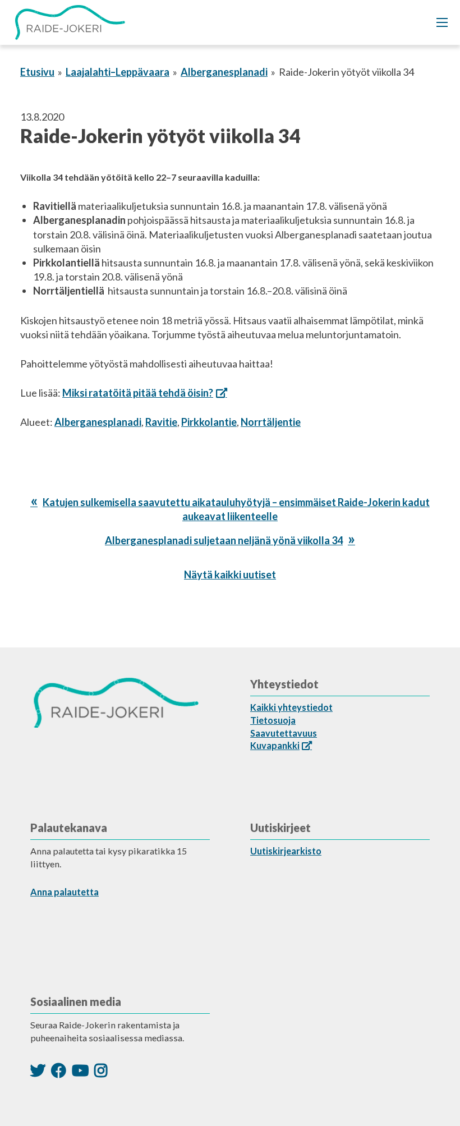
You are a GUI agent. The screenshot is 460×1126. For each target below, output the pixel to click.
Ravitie (161, 422)
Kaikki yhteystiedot (291, 707)
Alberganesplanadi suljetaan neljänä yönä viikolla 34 (224, 540)
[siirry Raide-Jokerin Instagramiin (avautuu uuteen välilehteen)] (101, 1070)
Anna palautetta (64, 891)
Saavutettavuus (283, 733)
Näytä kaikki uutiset (230, 574)
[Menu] (442, 22)
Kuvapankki (275, 745)
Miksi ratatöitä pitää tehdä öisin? (137, 393)
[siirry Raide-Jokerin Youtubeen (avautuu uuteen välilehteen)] (80, 1070)
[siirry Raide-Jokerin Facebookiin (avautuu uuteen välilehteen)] (58, 1070)
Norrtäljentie (271, 422)
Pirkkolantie (209, 422)
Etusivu (37, 72)
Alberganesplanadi (224, 72)
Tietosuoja (273, 720)
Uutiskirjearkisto (285, 850)
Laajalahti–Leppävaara (117, 72)
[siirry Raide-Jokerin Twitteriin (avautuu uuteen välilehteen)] (37, 1070)
